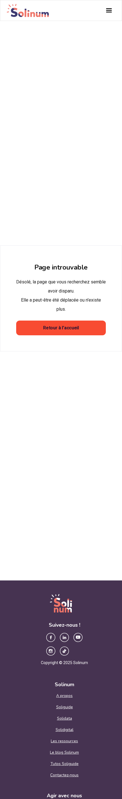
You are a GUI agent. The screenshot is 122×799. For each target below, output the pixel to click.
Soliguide (64, 707)
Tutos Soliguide (65, 763)
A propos (64, 695)
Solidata (64, 718)
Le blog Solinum (64, 752)
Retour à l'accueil (61, 327)
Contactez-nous (64, 775)
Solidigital (64, 729)
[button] (109, 10)
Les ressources (64, 741)
